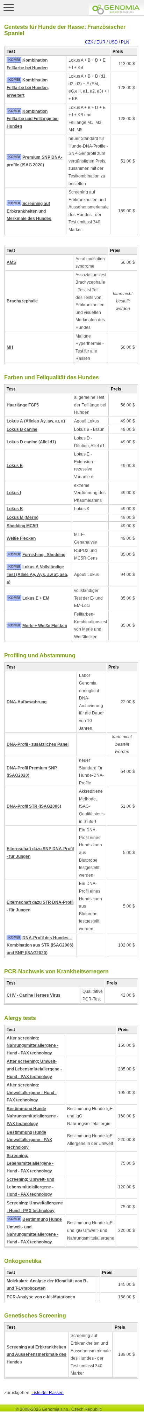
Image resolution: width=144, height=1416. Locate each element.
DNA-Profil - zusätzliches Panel (38, 744)
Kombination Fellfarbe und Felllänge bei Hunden (32, 119)
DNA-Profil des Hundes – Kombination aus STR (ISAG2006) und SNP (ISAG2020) (40, 945)
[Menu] (8, 7)
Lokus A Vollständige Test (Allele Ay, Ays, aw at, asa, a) (37, 574)
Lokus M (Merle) (22, 517)
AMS (11, 262)
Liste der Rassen (47, 1392)
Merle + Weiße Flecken (44, 625)
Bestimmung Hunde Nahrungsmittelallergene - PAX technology (32, 1116)
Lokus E (15, 465)
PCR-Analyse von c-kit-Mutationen (41, 1297)
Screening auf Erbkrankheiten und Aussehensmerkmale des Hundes (36, 1354)
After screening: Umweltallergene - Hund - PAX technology (32, 1092)
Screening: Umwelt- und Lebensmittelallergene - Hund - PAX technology (30, 1187)
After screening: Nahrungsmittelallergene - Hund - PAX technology (32, 1045)
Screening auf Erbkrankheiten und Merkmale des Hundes (29, 211)
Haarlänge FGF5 (23, 405)
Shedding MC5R (22, 525)
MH (10, 347)
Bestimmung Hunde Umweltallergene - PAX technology (29, 1140)
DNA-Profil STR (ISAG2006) (34, 806)
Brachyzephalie (22, 301)
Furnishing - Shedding (43, 554)
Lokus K (15, 508)
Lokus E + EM (35, 598)
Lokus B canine (22, 429)
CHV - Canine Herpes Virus (33, 995)
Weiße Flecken (21, 538)
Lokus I (14, 492)
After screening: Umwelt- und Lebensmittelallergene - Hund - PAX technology (34, 1069)
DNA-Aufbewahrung (26, 701)
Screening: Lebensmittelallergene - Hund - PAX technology (30, 1163)
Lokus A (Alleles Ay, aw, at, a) (36, 421)
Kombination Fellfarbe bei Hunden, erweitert (28, 87)
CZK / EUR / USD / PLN (107, 42)
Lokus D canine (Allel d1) (31, 442)
